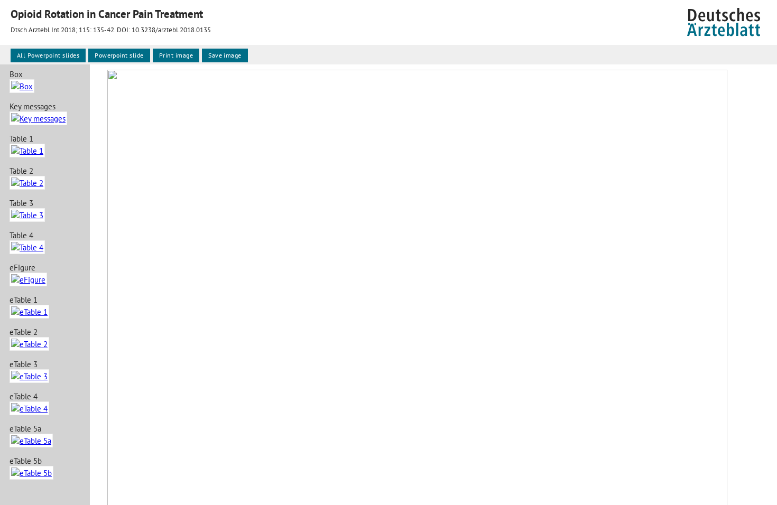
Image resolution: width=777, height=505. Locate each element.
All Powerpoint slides (48, 55)
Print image (176, 55)
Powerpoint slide (119, 55)
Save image (225, 55)
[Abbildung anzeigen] (22, 86)
